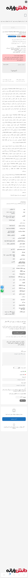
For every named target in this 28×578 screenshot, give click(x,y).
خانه (26, 21)
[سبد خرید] (25, 15)
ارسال (13, 27)
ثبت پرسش (13, 419)
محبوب (16, 27)
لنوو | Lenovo (14, 43)
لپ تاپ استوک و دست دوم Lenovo (19, 41)
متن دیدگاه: (23, 351)
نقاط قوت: (22, 371)
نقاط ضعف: (22, 374)
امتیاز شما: (23, 367)
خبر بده (12, 27)
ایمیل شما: (23, 382)
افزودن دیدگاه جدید (18, 332)
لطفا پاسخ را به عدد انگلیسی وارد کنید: (17, 393)
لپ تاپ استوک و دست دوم (18, 21)
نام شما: (24, 377)
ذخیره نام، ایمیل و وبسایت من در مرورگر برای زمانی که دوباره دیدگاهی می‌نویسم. (14, 390)
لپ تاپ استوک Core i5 (16, 195)
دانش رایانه (16, 187)
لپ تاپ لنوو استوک (7, 137)
